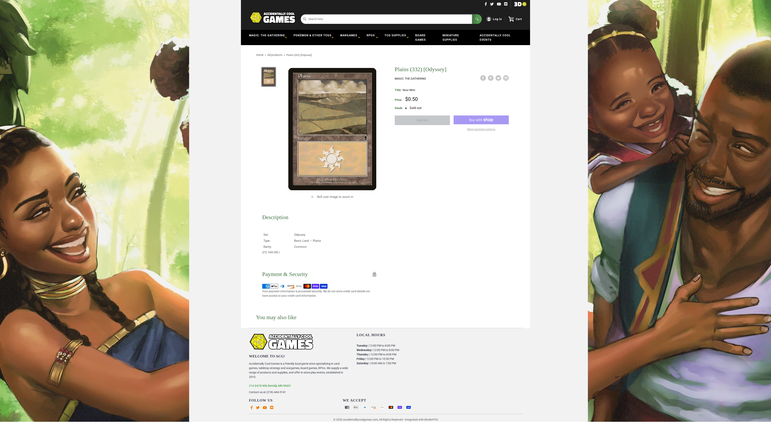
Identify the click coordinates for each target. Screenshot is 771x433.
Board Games (420, 37)
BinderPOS (431, 419)
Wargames (348, 37)
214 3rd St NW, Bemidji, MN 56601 (270, 385)
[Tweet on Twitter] (498, 78)
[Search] (477, 19)
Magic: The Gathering (267, 37)
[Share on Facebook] (483, 78)
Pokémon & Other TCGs (312, 37)
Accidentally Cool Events (495, 37)
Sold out (422, 120)
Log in (497, 19)
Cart (519, 19)
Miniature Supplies (451, 37)
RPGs (371, 37)
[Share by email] (506, 78)
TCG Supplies (395, 37)
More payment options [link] (481, 129)
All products (274, 55)
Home (259, 55)
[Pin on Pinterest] (491, 78)
